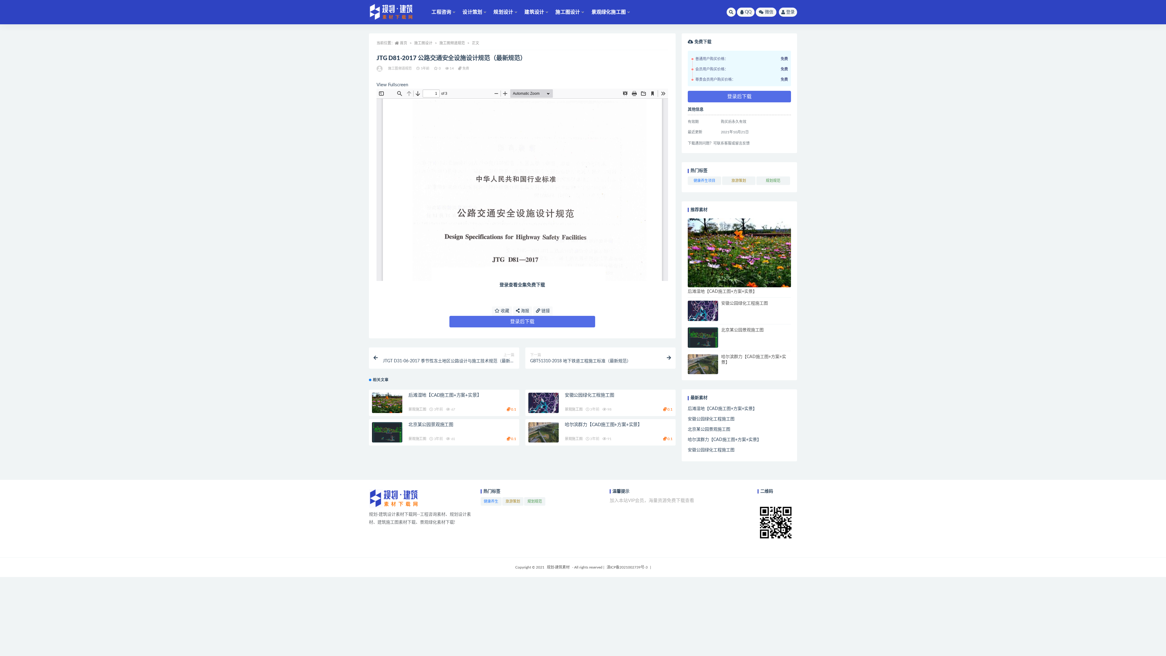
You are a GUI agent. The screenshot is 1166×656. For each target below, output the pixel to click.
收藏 (504, 311)
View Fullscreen (392, 85)
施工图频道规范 (452, 43)
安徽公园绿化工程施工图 (589, 395)
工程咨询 (441, 12)
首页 (403, 43)
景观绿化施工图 (609, 12)
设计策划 (472, 12)
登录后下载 (522, 321)
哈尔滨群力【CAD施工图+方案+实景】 (603, 424)
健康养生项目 (704, 181)
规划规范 (773, 181)
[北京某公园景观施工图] (387, 432)
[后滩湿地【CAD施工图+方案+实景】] (387, 403)
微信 (769, 12)
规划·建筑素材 (558, 567)
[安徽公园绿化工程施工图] (543, 403)
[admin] (380, 69)
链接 (545, 311)
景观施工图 (417, 409)
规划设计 (503, 12)
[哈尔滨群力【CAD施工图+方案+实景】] (543, 432)
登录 (790, 12)
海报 (524, 311)
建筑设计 (534, 12)
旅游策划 (738, 181)
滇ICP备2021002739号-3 (627, 567)
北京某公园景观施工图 (430, 424)
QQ (748, 12)
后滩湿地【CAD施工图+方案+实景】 (444, 395)
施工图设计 (567, 12)
